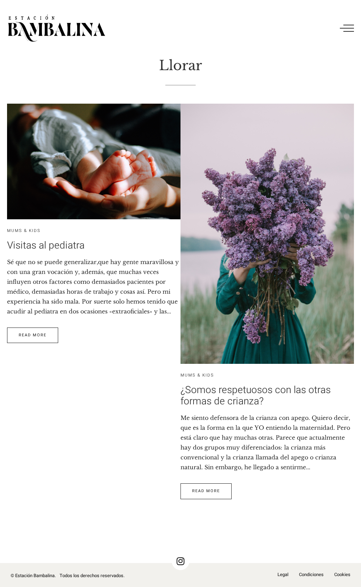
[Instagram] (180, 561)
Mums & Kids (24, 231)
